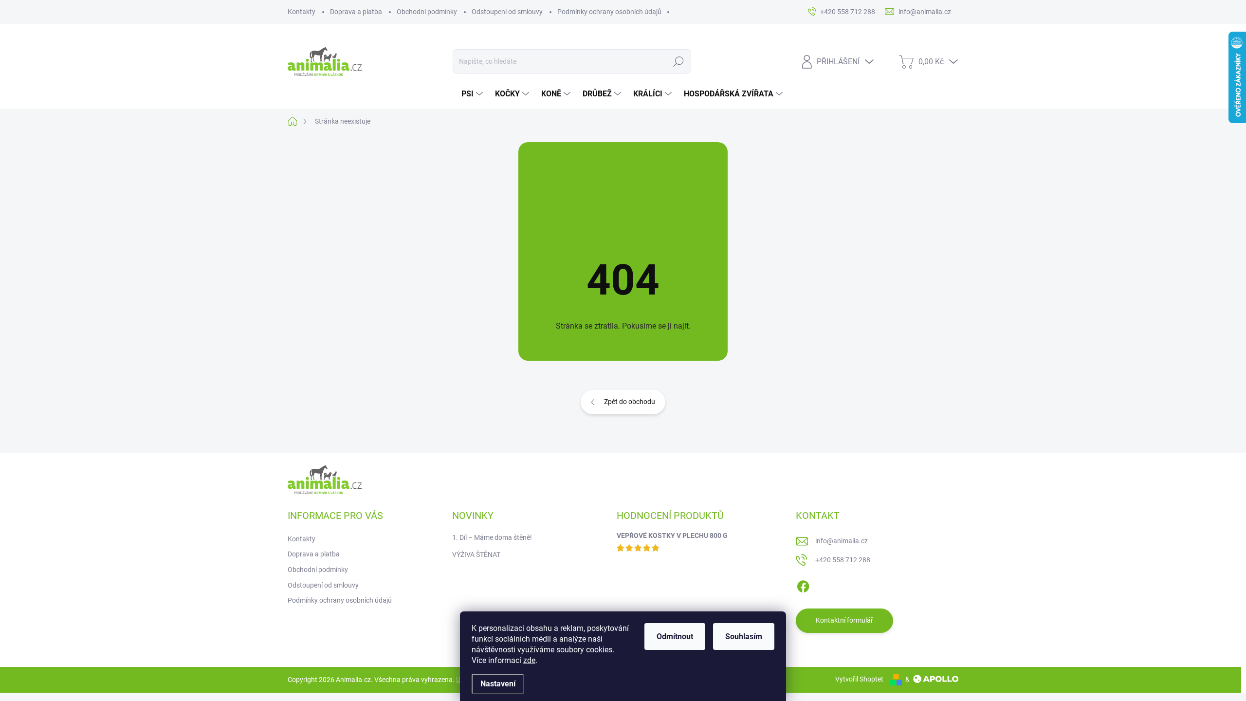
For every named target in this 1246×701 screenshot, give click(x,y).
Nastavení (497, 683)
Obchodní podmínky (427, 12)
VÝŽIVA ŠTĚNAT (476, 554)
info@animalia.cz (841, 541)
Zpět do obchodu (629, 402)
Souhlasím (743, 636)
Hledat (679, 61)
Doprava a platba (356, 12)
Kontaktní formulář (844, 620)
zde (529, 660)
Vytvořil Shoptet (859, 679)
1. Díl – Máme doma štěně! (492, 537)
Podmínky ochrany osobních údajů (609, 12)
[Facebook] (803, 584)
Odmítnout (675, 636)
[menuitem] (473, 94)
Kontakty (301, 12)
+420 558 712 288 (842, 560)
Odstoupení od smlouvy (507, 12)
